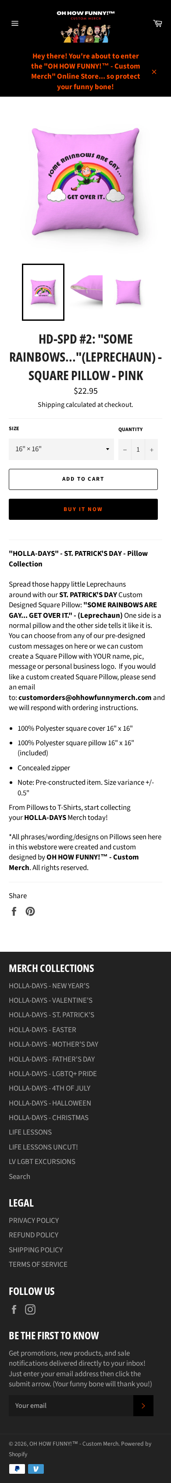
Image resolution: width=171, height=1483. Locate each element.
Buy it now (83, 509)
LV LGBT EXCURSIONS (42, 1162)
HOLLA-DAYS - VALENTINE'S (51, 1000)
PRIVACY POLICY (34, 1220)
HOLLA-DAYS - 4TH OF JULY (49, 1088)
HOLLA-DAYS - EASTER (42, 1030)
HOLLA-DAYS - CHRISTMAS (49, 1118)
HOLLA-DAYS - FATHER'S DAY (52, 1059)
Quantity (130, 429)
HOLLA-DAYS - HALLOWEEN (50, 1103)
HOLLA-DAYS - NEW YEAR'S (49, 986)
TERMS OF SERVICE (38, 1264)
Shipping (51, 405)
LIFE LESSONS (30, 1132)
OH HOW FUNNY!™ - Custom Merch (73, 1443)
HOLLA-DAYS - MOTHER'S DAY (53, 1044)
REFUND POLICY (33, 1235)
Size (14, 428)
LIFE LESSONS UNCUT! (43, 1147)
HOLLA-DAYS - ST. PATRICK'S (51, 1015)
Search (19, 1176)
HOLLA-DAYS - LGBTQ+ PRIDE (53, 1074)
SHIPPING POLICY (36, 1250)
